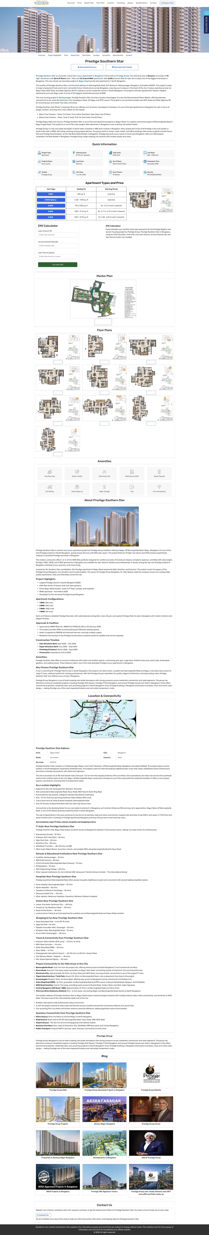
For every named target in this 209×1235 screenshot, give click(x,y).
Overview (71, 3)
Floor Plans (86, 55)
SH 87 (74, 91)
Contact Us (44, 1215)
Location (110, 3)
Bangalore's (99, 76)
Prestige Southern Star (45, 76)
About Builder (118, 55)
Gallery (130, 3)
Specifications (141, 3)
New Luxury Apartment (82, 76)
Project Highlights (54, 55)
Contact (153, 3)
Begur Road (84, 81)
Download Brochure (87, 67)
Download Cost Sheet (123, 67)
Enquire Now (168, 3)
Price (80, 3)
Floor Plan (100, 3)
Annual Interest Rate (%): (48, 242)
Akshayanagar (65, 98)
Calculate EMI (57, 264)
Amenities (121, 3)
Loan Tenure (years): (46, 253)
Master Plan (89, 3)
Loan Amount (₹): (45, 231)
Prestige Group (122, 76)
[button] (91, 49)
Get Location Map (103, 715)
